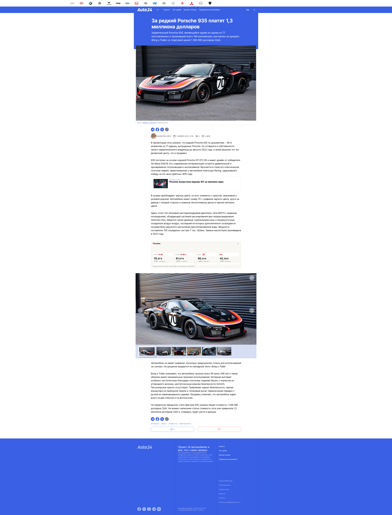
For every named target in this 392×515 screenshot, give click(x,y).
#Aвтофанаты (185, 424)
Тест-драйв (176, 10)
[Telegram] (154, 509)
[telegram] (153, 129)
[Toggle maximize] (251, 277)
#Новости (173, 424)
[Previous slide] (140, 310)
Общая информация (225, 481)
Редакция (222, 494)
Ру (254, 10)
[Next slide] (251, 310)
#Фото (164, 424)
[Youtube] (149, 509)
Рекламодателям (225, 485)
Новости (166, 10)
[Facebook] (139, 509)
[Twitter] (144, 509)
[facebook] (157, 129)
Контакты (222, 498)
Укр (247, 10)
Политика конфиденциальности (229, 502)
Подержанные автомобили (209, 10)
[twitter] (162, 129)
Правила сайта (224, 489)
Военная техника (190, 10)
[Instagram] (159, 509)
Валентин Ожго (164, 136)
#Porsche (155, 424)
